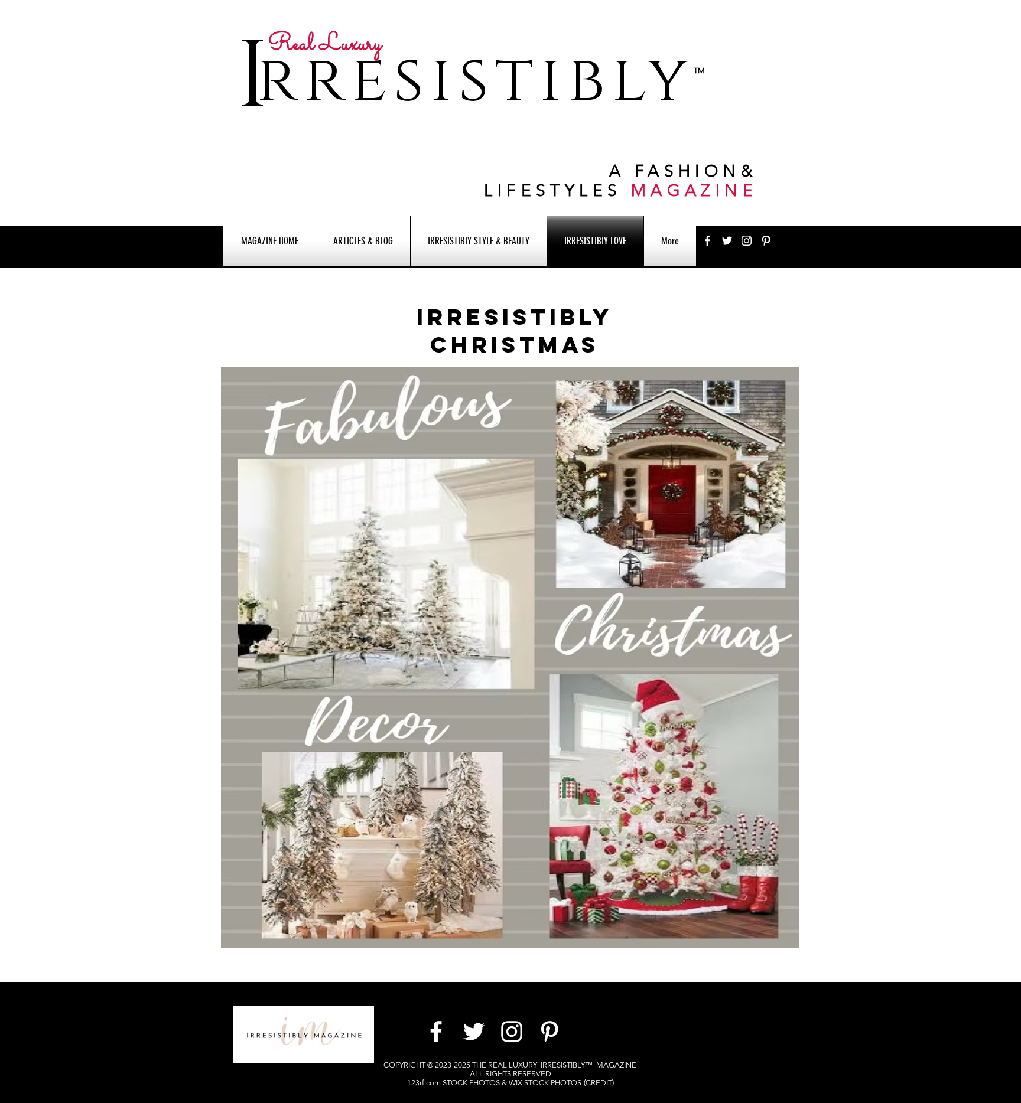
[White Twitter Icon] (727, 240)
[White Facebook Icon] (707, 240)
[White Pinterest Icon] (766, 240)
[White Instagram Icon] (746, 240)
